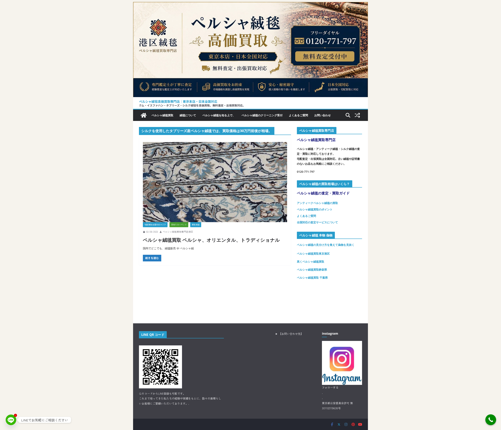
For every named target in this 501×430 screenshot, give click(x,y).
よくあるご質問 (298, 115)
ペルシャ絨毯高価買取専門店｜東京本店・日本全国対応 (178, 101)
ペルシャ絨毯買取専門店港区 (178, 231)
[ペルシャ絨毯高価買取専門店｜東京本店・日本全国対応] (250, 5)
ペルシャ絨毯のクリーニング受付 (262, 115)
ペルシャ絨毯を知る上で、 (218, 115)
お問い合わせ (322, 115)
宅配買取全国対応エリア (155, 224)
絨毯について (188, 115)
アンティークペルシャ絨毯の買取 (317, 203)
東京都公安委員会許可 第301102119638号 (337, 405)
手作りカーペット (179, 224)
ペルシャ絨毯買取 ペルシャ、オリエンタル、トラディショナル (211, 240)
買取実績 (196, 224)
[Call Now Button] (490, 419)
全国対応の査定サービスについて (317, 222)
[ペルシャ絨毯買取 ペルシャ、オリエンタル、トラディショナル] (215, 182)
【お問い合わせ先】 (291, 334)
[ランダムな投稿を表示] (357, 115)
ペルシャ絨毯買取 (162, 115)
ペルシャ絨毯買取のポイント (314, 209)
